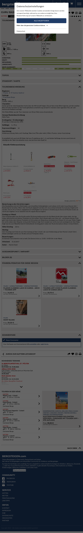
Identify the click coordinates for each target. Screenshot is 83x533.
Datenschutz (21, 31)
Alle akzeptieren (41, 21)
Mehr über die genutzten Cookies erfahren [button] (31, 25)
